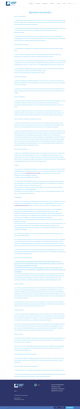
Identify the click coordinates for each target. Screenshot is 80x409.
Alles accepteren (69, 407)
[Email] (16, 391)
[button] (73, 3)
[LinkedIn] (15, 391)
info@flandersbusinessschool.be (33, 173)
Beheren (56, 407)
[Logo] (11, 3)
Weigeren (62, 407)
